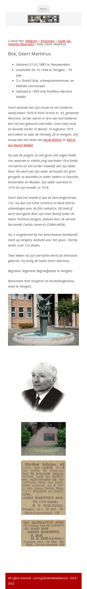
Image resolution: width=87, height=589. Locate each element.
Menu (43, 8)
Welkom (31, 41)
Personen (47, 41)
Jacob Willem (53, 140)
